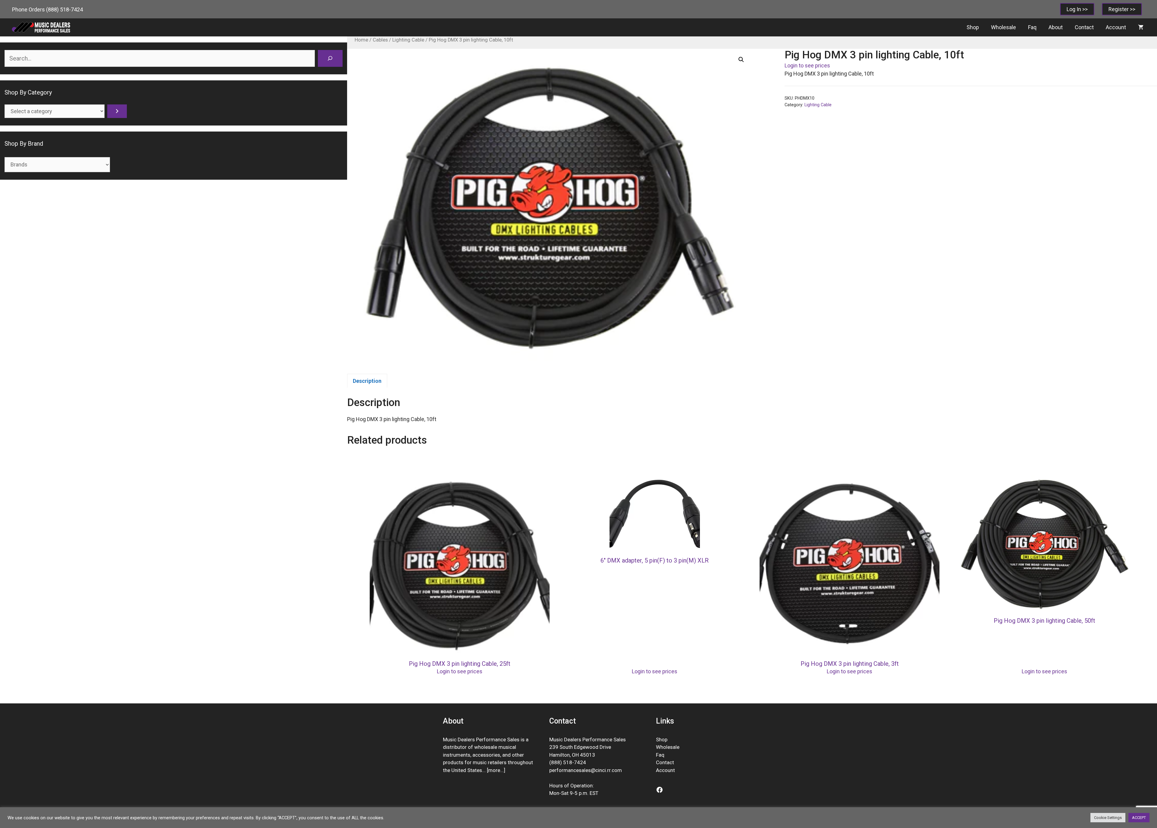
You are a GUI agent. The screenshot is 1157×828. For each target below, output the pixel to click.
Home (361, 40)
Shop (973, 27)
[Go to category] (117, 111)
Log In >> (1077, 9)
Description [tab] (367, 381)
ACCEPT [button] (1139, 817)
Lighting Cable (408, 40)
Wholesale (1003, 27)
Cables (380, 40)
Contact (1084, 27)
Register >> (1121, 9)
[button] (741, 59)
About (1056, 27)
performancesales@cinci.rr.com (585, 770)
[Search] (330, 58)
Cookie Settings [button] (1108, 817)
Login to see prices (807, 65)
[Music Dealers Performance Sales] (41, 27)
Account (1116, 27)
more (494, 770)
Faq (1032, 27)
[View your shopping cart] (1140, 27)
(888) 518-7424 (64, 9)
